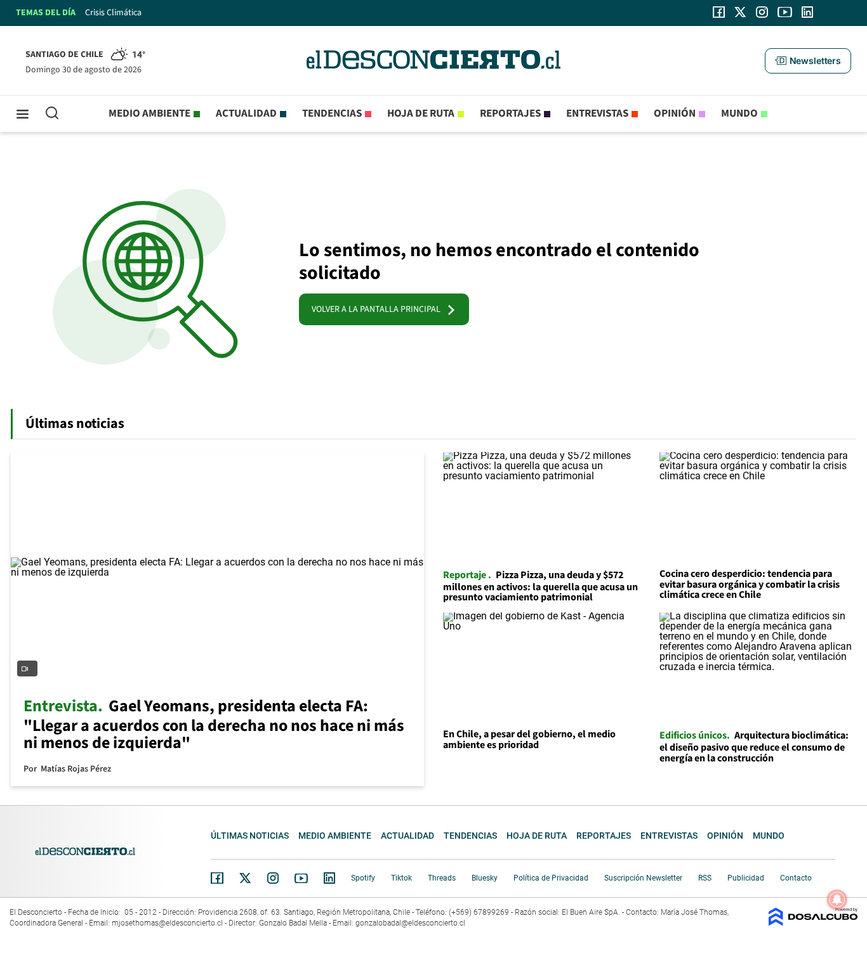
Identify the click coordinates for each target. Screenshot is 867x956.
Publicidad (745, 878)
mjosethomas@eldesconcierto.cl (167, 923)
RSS (704, 878)
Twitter (245, 878)
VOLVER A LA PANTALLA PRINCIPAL (379, 309)
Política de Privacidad (550, 878)
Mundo (739, 113)
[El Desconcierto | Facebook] (719, 12)
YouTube (301, 878)
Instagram (273, 878)
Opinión (675, 113)
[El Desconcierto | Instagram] (761, 12)
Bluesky (485, 878)
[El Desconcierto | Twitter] (740, 12)
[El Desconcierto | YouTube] (785, 12)
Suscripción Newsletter (643, 878)
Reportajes (510, 113)
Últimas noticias (250, 835)
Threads (442, 878)
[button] (808, 61)
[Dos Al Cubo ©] (813, 923)
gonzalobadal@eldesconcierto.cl (410, 923)
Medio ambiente (149, 113)
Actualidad (246, 113)
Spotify (363, 878)
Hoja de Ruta (420, 113)
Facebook (217, 878)
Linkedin (329, 878)
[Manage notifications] (837, 899)
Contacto (796, 878)
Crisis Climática (113, 12)
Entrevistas (597, 113)
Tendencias (332, 113)
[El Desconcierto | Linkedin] (807, 12)
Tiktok (401, 878)
